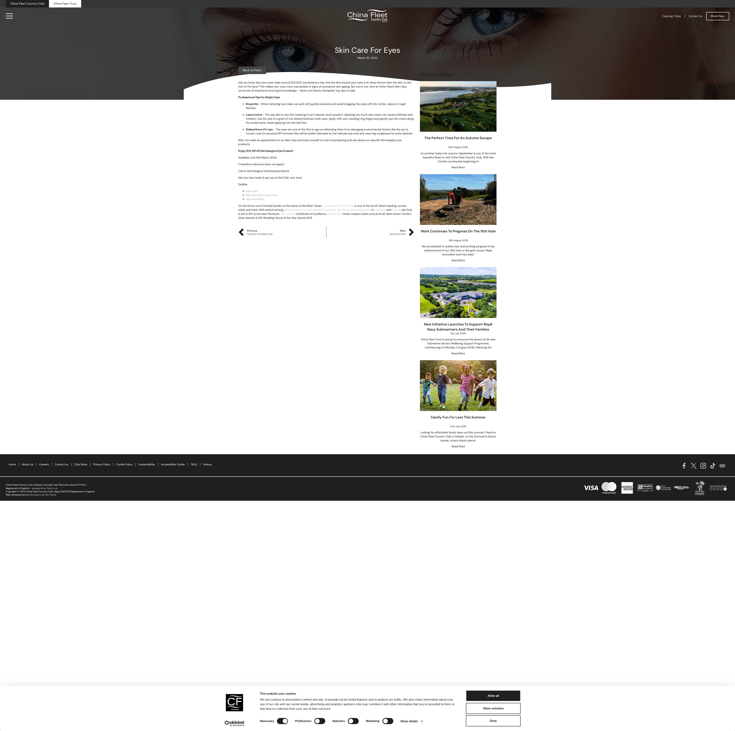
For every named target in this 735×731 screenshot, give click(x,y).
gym (308, 210)
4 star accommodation (347, 210)
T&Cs (194, 464)
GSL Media (50, 494)
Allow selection (493, 708)
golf (286, 210)
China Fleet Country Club (338, 205)
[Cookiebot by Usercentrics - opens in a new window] (234, 723)
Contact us (61, 464)
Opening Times (671, 16)
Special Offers (255, 199)
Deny (493, 720)
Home (12, 464)
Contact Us (695, 16)
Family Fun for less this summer (458, 417)
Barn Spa (252, 191)
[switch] (319, 721)
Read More (458, 167)
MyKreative (36, 494)
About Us (27, 464)
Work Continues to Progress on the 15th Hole (458, 231)
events (395, 210)
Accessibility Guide (173, 464)
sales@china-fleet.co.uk (45, 488)
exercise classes (322, 210)
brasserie (379, 210)
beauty (300, 210)
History (207, 464)
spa (292, 210)
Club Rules (80, 464)
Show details (409, 721)
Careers (44, 464)
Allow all (493, 695)
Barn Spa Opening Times (261, 195)
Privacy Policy (101, 464)
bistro (367, 210)
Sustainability (147, 464)
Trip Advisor (287, 214)
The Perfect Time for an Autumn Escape (458, 138)
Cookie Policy (124, 464)
